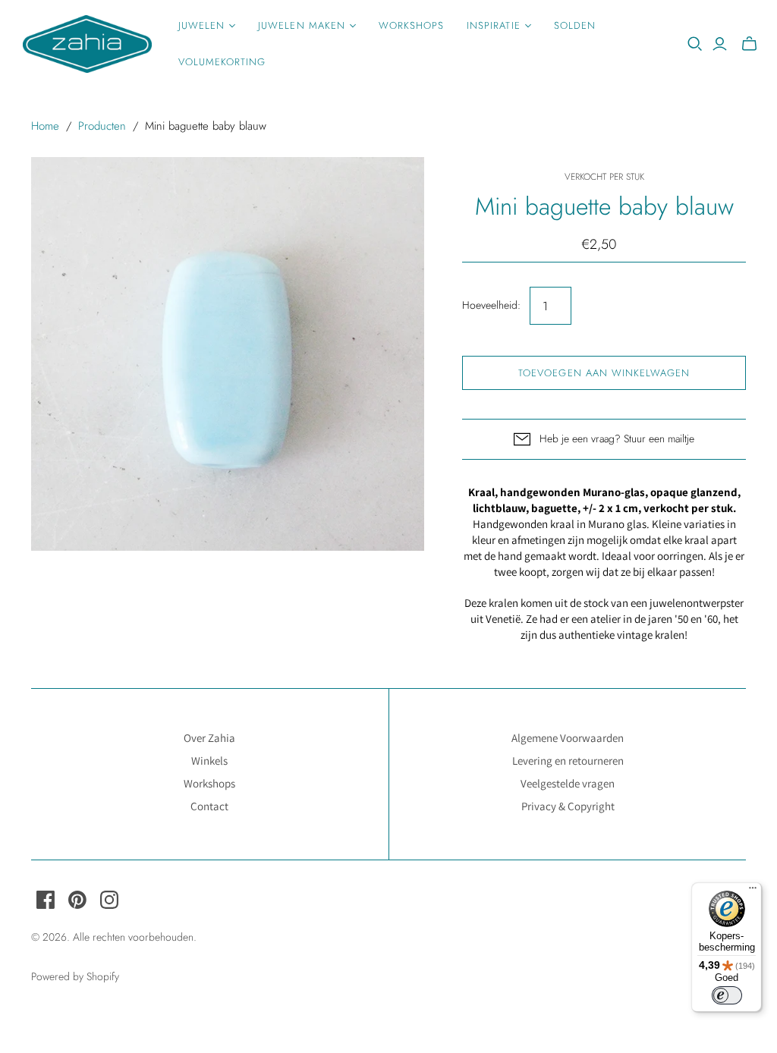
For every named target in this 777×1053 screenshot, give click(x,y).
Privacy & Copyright (568, 806)
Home (45, 126)
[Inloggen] (720, 44)
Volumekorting (222, 62)
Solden (575, 25)
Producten (102, 126)
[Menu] (753, 891)
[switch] (727, 995)
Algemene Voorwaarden (567, 738)
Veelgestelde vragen (568, 783)
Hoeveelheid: (491, 305)
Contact (209, 806)
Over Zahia (209, 738)
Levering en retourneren (568, 760)
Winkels (209, 760)
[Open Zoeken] (695, 44)
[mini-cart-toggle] (749, 44)
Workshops (411, 25)
